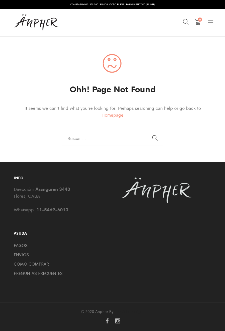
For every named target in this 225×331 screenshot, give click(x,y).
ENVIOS (21, 254)
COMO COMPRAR (31, 264)
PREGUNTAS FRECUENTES (38, 273)
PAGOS (20, 245)
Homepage (112, 115)
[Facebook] (107, 321)
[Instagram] (117, 321)
